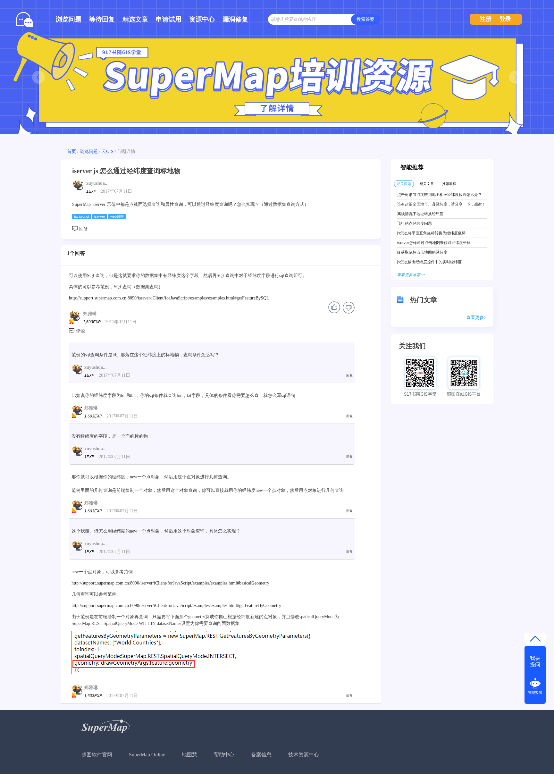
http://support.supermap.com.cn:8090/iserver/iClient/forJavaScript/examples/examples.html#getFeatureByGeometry (176, 605)
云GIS (107, 151)
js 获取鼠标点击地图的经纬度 (422, 252)
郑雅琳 (90, 313)
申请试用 (168, 19)
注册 (485, 19)
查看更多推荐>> (411, 275)
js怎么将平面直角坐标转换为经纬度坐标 (431, 233)
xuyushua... (97, 183)
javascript (81, 216)
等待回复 (102, 19)
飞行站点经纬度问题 (414, 223)
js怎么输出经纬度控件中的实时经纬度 (429, 262)
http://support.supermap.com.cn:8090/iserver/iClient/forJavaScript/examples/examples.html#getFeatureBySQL (169, 298)
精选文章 (135, 19)
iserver (99, 216)
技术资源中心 (303, 754)
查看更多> (476, 317)
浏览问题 (68, 19)
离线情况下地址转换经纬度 (420, 214)
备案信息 (261, 754)
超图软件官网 (96, 754)
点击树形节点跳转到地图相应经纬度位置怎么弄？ (439, 194)
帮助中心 (224, 754)
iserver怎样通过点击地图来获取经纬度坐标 (434, 242)
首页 (71, 151)
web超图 (117, 216)
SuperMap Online (147, 754)
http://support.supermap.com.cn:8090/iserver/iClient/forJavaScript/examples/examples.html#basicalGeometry (170, 583)
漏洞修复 (235, 19)
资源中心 (202, 19)
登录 (505, 19)
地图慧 (189, 754)
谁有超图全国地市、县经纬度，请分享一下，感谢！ (441, 204)
